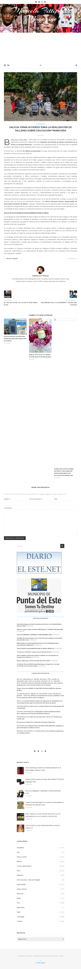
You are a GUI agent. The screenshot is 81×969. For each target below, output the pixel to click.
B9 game (20, 722)
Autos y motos (22, 857)
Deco (18, 871)
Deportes (20, 875)
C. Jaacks (60, 956)
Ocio (18, 903)
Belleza (19, 861)
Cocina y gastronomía (24, 866)
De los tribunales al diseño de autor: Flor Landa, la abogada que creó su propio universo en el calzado (40, 684)
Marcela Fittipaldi (12, 258)
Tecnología (20, 917)
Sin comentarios (72, 258)
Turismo (19, 921)
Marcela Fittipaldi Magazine (40, 14)
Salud (18, 912)
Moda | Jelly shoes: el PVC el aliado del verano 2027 (33, 661)
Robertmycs (22, 717)
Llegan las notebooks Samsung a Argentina (40, 722)
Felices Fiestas (22, 889)
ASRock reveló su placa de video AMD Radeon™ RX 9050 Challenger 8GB (40, 629)
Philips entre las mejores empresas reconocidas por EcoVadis (15, 339)
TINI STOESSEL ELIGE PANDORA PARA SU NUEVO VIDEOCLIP (35, 648)
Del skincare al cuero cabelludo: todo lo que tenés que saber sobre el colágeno (40, 696)
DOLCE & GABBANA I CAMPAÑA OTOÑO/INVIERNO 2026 (34, 635)
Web (55, 499)
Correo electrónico (36, 499)
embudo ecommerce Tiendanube (30, 731)
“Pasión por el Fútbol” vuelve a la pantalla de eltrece (34, 652)
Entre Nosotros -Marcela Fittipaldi (28, 880)
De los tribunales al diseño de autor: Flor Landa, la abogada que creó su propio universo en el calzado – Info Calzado (39, 681)
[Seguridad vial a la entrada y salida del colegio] (73, 294)
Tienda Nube (22, 706)
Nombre (7, 499)
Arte (18, 852)
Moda (19, 898)
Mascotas (20, 894)
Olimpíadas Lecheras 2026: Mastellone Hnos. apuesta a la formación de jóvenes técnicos (38, 712)
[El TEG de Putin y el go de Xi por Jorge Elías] (7, 294)
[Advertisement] (40, 47)
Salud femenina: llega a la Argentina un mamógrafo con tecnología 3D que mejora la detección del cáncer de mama (39, 702)
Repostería (20, 907)
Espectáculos (21, 884)
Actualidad (40, 124)
